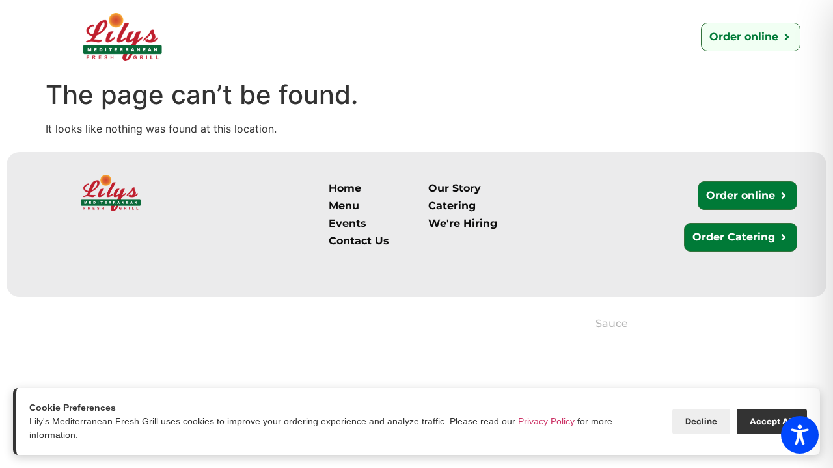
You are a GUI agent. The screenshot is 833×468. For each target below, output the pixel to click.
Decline (701, 421)
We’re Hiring (547, 37)
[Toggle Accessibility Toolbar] (800, 435)
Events (627, 37)
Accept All (772, 421)
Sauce (611, 323)
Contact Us (457, 37)
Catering (377, 37)
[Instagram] (24, 328)
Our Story (244, 37)
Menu (316, 40)
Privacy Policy (546, 421)
